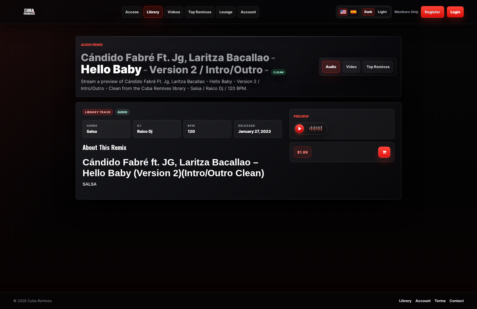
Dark (368, 12)
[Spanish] (353, 12)
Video (351, 66)
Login (455, 12)
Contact (456, 300)
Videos (174, 12)
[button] (310, 129)
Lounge (225, 12)
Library (153, 12)
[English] (343, 12)
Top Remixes (199, 12)
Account (248, 12)
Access (132, 12)
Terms (440, 300)
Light (382, 12)
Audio (331, 66)
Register (432, 12)
